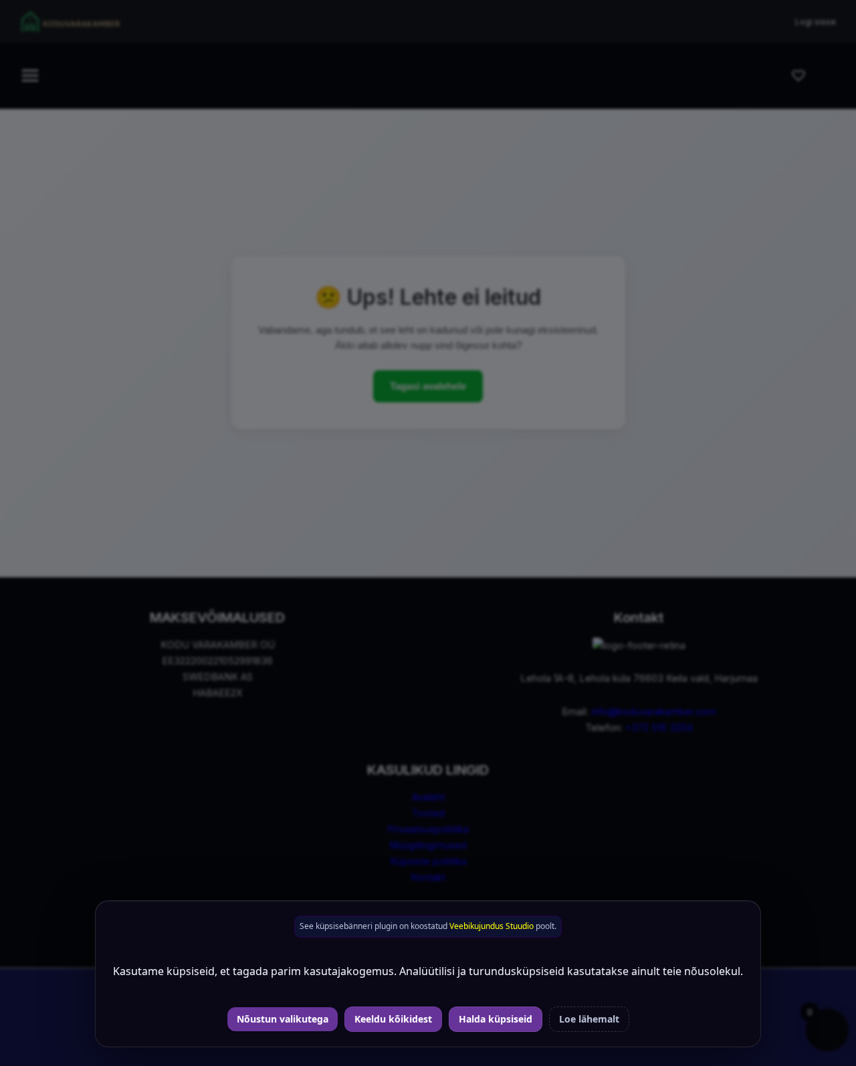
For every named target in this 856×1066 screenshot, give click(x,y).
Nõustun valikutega (282, 1019)
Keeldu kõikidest (393, 1019)
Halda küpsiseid (495, 1019)
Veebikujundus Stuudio (491, 926)
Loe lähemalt (589, 1019)
